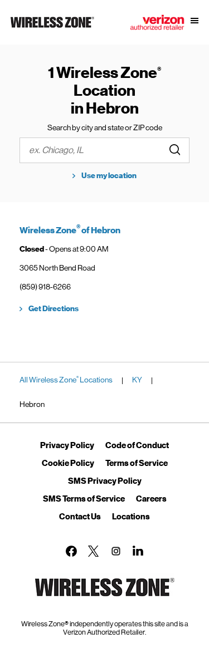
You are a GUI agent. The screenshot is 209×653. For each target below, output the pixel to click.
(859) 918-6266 (45, 286)
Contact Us (80, 516)
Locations (131, 516)
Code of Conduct (137, 445)
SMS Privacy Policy (105, 481)
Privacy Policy (67, 445)
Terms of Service (136, 463)
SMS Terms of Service (84, 498)
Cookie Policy (68, 463)
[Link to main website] (52, 27)
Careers (151, 498)
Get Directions (53, 308)
